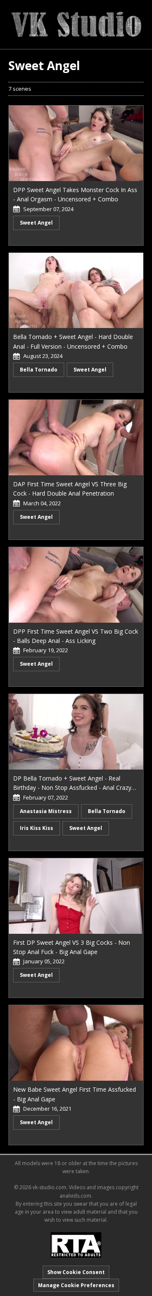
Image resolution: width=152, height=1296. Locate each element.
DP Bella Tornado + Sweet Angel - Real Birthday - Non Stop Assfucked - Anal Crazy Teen (72, 787)
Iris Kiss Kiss (36, 828)
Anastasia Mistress (46, 811)
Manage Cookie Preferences (76, 1285)
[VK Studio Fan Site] (76, 23)
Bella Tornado (38, 369)
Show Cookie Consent (76, 1272)
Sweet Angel (36, 222)
